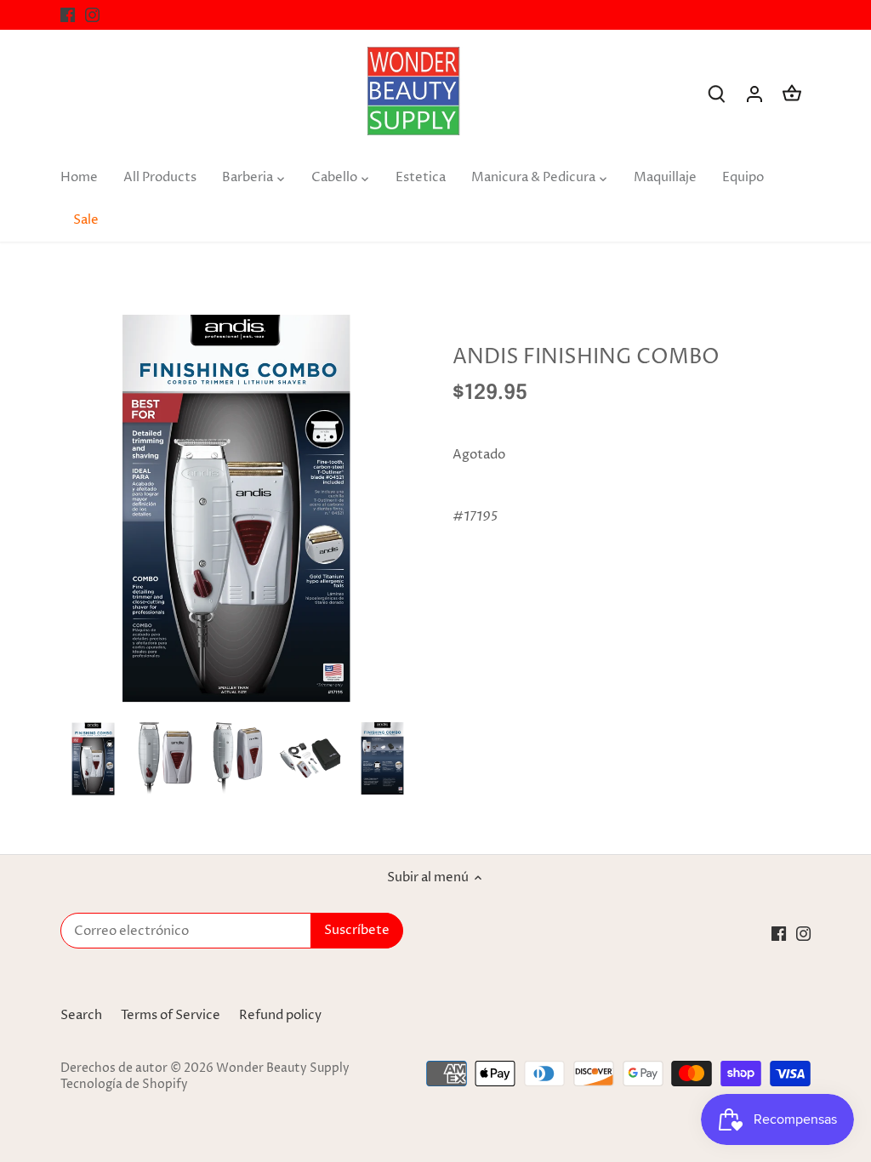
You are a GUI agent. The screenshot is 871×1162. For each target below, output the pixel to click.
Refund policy (280, 1015)
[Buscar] (717, 94)
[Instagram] (92, 15)
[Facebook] (67, 15)
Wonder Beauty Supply (283, 1068)
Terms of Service (170, 1015)
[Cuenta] (754, 94)
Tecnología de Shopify (124, 1084)
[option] (93, 758)
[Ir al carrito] (792, 94)
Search (81, 1015)
